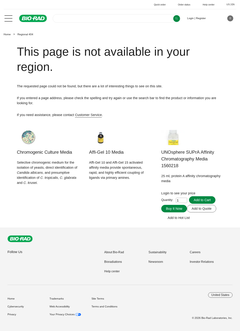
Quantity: (167, 199)
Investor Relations (202, 261)
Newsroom (155, 261)
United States (220, 295)
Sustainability (157, 252)
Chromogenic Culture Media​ (44, 152)
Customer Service (88, 115)
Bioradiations (113, 261)
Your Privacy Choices (62, 314)
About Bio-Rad (114, 252)
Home (7, 34)
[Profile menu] (214, 18)
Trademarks (57, 298)
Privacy (12, 314)
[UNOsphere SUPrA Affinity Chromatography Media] (173, 139)
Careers (195, 252)
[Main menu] (8, 18)
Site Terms (98, 298)
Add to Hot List (179, 218)
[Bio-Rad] (20, 238)
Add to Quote (202, 208)
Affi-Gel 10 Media (106, 152)
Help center (112, 271)
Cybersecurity (16, 306)
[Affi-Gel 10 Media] (100, 139)
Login (165, 193)
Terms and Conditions (104, 306)
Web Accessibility (60, 306)
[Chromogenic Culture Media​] (28, 139)
